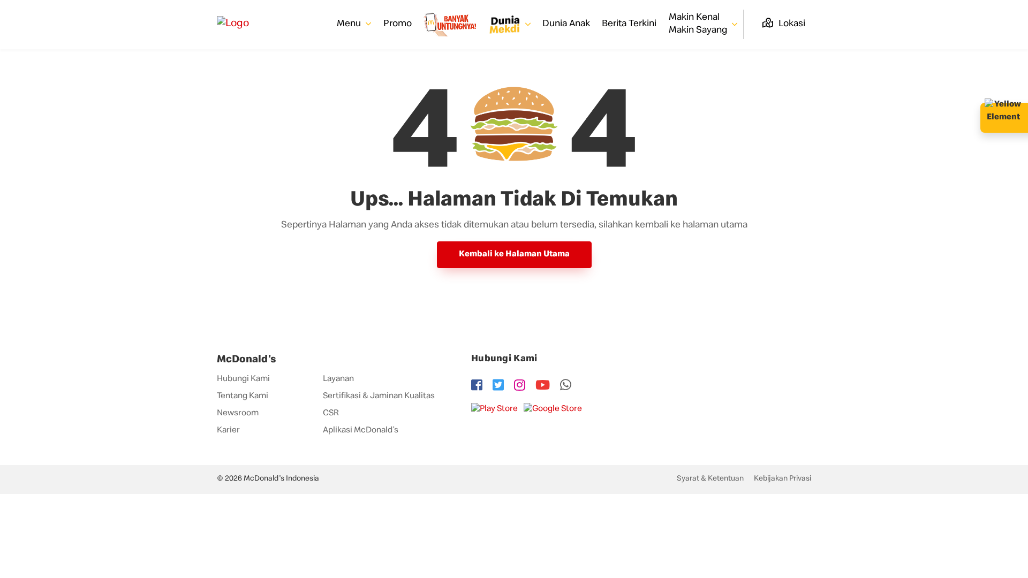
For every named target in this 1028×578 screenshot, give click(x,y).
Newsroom (238, 413)
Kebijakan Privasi (782, 479)
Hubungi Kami (243, 379)
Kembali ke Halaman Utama (514, 254)
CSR (331, 413)
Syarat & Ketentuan (710, 479)
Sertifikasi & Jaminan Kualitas (379, 396)
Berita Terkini (629, 24)
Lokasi (790, 24)
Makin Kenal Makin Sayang (699, 24)
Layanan (338, 379)
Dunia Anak (566, 24)
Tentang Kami (242, 396)
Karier (228, 431)
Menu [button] (350, 24)
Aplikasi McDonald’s (360, 431)
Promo (397, 24)
